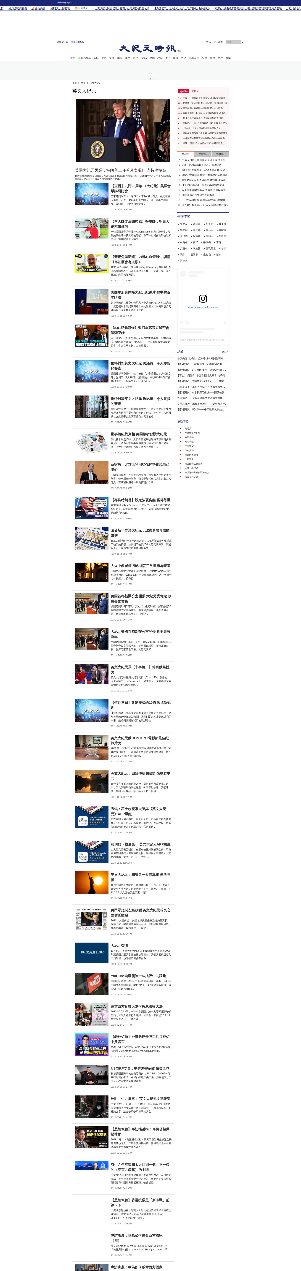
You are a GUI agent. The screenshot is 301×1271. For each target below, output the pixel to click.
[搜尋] (242, 42)
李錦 (218, 242)
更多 (218, 254)
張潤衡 (207, 242)
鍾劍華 (197, 224)
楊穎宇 (209, 236)
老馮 (223, 248)
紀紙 (204, 58)
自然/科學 (194, 58)
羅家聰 (222, 230)
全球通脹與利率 (192, 433)
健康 (175, 58)
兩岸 (119, 58)
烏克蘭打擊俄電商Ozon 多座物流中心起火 (205, 205)
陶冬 (182, 254)
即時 (96, 58)
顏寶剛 (197, 236)
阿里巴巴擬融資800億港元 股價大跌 (202, 165)
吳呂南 (209, 230)
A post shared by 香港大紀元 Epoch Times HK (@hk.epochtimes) (212, 340)
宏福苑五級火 (191, 477)
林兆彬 (184, 242)
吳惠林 (184, 248)
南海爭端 (189, 441)
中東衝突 (189, 446)
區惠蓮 (184, 260)
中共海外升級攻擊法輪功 (197, 472)
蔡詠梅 (222, 236)
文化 (183, 58)
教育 (220, 58)
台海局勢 (189, 437)
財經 (135, 58)
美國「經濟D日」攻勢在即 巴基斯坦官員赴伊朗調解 (205, 143)
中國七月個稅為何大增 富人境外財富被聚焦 (204, 98)
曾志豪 (184, 224)
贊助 (208, 42)
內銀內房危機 (191, 455)
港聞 (111, 58)
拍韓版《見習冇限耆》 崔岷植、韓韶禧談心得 (205, 103)
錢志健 (184, 230)
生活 (167, 58)
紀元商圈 (218, 42)
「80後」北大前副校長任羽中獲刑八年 (202, 128)
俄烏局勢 (189, 450)
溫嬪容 (194, 254)
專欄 (152, 58)
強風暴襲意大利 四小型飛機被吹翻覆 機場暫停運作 (205, 113)
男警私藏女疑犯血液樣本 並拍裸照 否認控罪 (205, 180)
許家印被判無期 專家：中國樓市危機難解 (204, 175)
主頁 (74, 83)
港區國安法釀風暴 (193, 463)
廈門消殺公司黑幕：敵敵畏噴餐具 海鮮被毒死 (204, 170)
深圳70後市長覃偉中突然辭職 (198, 195)
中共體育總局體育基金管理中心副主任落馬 (204, 138)
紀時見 (188, 428)
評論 (159, 58)
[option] (123, 130)
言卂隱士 (211, 248)
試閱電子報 (62, 42)
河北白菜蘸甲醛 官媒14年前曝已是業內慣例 (205, 200)
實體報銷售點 (77, 42)
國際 (127, 58)
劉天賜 (209, 224)
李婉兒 (197, 248)
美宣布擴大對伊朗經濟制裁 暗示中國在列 (203, 108)
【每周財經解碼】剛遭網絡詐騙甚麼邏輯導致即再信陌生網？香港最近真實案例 (204, 185)
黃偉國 (184, 236)
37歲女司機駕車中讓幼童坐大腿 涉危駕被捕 (205, 160)
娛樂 (228, 58)
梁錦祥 (197, 230)
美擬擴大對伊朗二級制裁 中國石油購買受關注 (205, 133)
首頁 (72, 58)
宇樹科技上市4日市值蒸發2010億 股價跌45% (205, 123)
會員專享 (86, 58)
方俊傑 (222, 224)
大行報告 (189, 459)
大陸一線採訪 (191, 468)
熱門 (104, 58)
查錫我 (207, 254)
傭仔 (195, 242)
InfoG (144, 58)
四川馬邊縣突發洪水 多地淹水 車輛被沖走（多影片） (205, 190)
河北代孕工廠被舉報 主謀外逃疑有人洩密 (203, 118)
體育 (212, 58)
